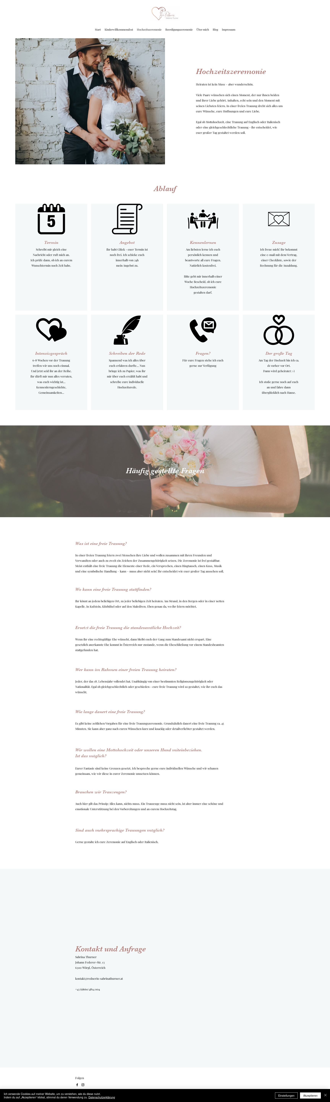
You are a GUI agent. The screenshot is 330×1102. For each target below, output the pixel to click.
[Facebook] (77, 1085)
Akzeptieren (310, 1095)
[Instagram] (83, 1085)
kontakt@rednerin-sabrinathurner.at (99, 978)
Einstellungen (286, 1095)
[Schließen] (325, 1095)
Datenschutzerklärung (101, 1097)
